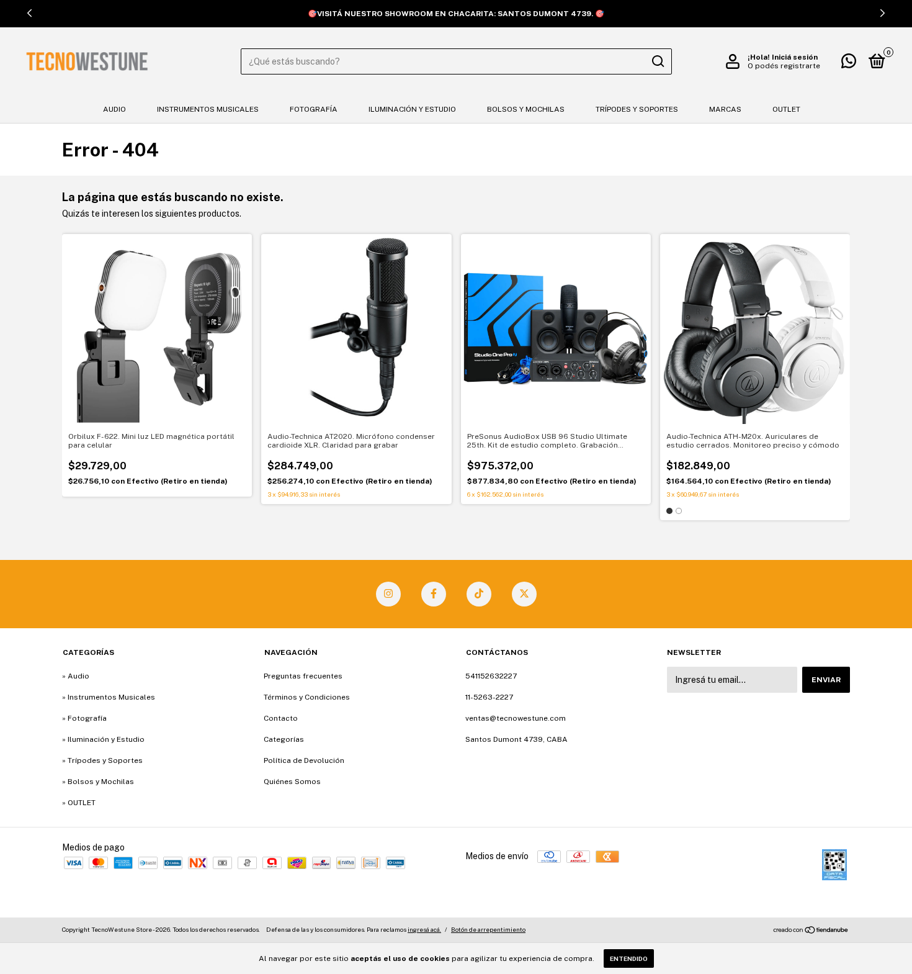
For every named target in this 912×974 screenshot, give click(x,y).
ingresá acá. (424, 929)
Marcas (725, 109)
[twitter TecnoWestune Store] (524, 594)
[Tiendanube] (811, 931)
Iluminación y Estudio (412, 109)
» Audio (75, 676)
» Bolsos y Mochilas (98, 781)
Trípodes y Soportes (637, 109)
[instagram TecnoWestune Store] (388, 594)
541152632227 (491, 676)
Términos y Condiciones (307, 697)
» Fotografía (84, 718)
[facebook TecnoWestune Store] (433, 594)
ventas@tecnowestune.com (515, 718)
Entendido (629, 958)
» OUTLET (79, 802)
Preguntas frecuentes (303, 676)
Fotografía (314, 109)
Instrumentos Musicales (208, 109)
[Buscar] (657, 61)
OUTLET (786, 109)
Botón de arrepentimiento (488, 929)
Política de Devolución (304, 760)
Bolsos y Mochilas (526, 109)
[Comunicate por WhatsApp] (848, 63)
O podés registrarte (784, 65)
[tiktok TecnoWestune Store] (479, 594)
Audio (114, 109)
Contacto (281, 718)
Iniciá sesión (795, 57)
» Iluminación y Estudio (103, 739)
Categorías (284, 739)
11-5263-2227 (489, 697)
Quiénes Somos (292, 781)
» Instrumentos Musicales (108, 697)
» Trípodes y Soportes (102, 760)
